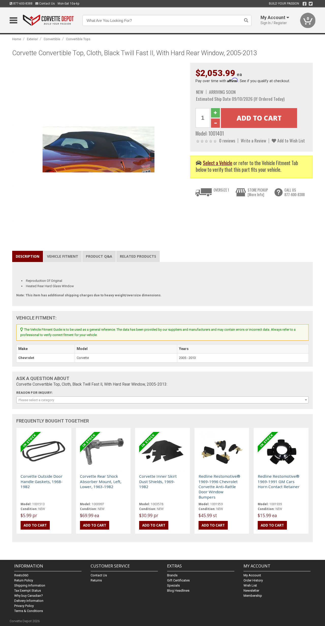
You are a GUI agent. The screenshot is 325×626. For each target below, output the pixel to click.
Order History (253, 580)
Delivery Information (28, 601)
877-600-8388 (22, 3)
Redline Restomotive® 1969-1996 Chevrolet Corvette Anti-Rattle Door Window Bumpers (219, 487)
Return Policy (23, 580)
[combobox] (162, 399)
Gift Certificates (178, 580)
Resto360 (21, 575)
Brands (172, 575)
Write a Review (253, 140)
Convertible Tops (78, 39)
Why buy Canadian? (28, 596)
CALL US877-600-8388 (294, 192)
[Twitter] (311, 3)
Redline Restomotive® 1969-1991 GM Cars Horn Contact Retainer (279, 481)
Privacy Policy (24, 606)
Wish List (250, 585)
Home (16, 39)
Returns (96, 580)
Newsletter (251, 590)
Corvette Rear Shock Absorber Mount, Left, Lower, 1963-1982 (100, 481)
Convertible (52, 39)
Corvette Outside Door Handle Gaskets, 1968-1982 (41, 481)
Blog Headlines (178, 590)
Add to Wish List (290, 140)
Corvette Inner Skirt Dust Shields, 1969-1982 (158, 481)
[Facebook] (304, 3)
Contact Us (46, 3)
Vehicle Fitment (62, 256)
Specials (173, 585)
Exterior (32, 39)
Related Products (138, 256)
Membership (252, 596)
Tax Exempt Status (27, 590)
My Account (252, 575)
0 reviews (227, 140)
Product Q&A (99, 256)
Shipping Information (29, 585)
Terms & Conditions (28, 611)
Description (27, 256)
